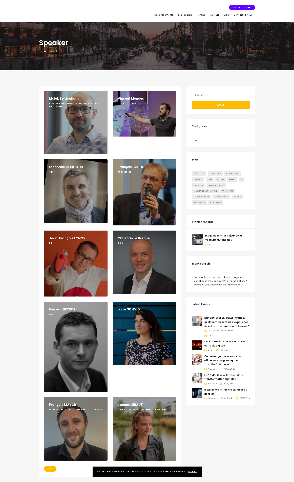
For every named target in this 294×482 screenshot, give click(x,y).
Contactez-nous (243, 14)
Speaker (237, 197)
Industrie (198, 185)
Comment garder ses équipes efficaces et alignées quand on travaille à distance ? (223, 360)
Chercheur (199, 174)
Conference (215, 174)
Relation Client (201, 197)
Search (221, 104)
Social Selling (221, 197)
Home (42, 51)
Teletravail (199, 202)
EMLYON (214, 14)
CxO (210, 179)
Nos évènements (163, 14)
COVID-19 (198, 179)
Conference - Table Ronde (220, 330)
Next (50, 468)
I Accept (192, 471)
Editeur (220, 179)
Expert (232, 179)
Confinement (232, 174)
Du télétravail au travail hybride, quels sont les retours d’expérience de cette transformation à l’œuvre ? (226, 322)
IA (196, 140)
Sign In (236, 7)
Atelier (211, 350)
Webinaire (212, 369)
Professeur (227, 191)
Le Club (201, 14)
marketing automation (205, 191)
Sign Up (247, 7)
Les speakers (185, 14)
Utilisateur (215, 202)
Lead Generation (216, 185)
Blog (226, 14)
